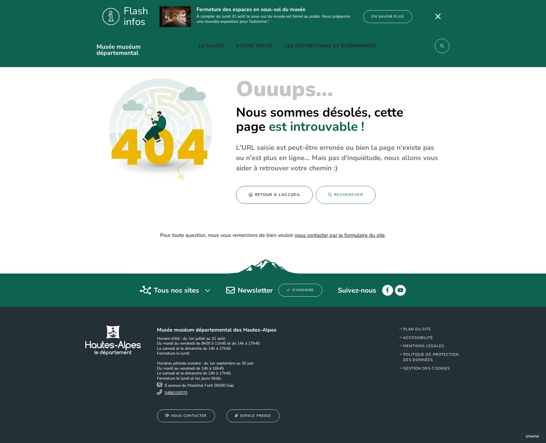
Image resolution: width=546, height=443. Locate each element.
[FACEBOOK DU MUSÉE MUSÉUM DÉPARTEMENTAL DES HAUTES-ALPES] (387, 290)
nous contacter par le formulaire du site (340, 235)
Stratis (532, 436)
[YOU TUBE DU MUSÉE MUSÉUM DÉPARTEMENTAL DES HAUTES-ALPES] (400, 290)
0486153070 (176, 393)
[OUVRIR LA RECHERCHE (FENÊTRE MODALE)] (442, 46)
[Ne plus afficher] (438, 16)
